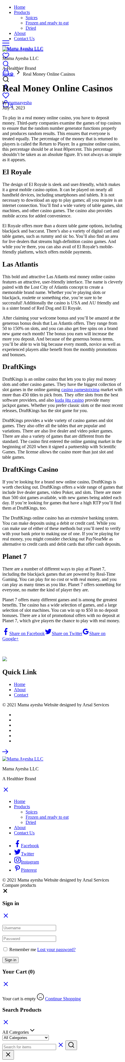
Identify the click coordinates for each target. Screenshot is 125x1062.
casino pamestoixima (80, 389)
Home (19, 7)
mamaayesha (20, 102)
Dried (31, 28)
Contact (21, 694)
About (20, 33)
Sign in (10, 960)
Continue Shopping (63, 998)
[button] (5, 892)
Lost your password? (56, 949)
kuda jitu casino (69, 400)
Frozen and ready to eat (47, 22)
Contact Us (24, 38)
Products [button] (22, 12)
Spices (32, 17)
